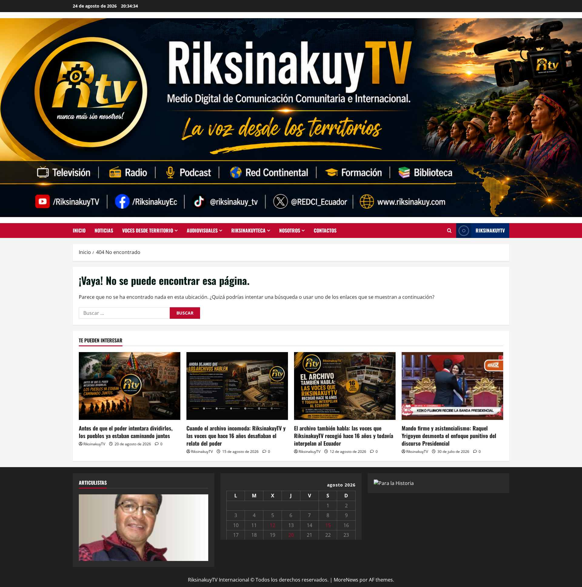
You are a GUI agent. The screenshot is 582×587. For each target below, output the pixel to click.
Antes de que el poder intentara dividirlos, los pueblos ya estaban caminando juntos (125, 432)
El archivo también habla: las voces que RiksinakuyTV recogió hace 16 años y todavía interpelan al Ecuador (343, 435)
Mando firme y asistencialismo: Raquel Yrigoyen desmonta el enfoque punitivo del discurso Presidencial (449, 435)
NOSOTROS (289, 230)
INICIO (79, 230)
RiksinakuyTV (490, 230)
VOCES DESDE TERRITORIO (147, 230)
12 (272, 525)
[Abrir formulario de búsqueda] (449, 230)
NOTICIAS (104, 230)
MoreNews (346, 579)
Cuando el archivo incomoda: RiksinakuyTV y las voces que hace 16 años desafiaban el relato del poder (236, 435)
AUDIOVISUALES (202, 230)
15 (328, 525)
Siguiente (200, 526)
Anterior (86, 526)
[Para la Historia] (394, 483)
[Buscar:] (124, 313)
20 (291, 535)
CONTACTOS (325, 230)
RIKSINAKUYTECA (248, 230)
